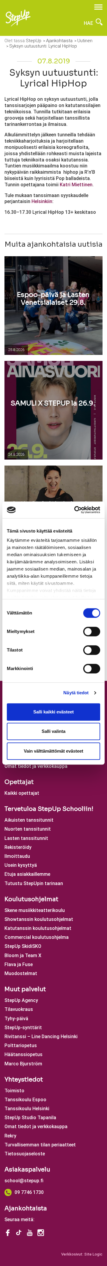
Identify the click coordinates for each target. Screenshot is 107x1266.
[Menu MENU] (98, 7)
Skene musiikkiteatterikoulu (34, 910)
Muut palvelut (25, 989)
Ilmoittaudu (17, 856)
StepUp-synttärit (23, 1027)
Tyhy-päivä (16, 1018)
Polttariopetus (20, 1045)
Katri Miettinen (76, 184)
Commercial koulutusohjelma (36, 937)
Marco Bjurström (23, 1064)
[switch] (91, 631)
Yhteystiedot (23, 1079)
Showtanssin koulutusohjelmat (38, 919)
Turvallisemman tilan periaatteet (40, 1145)
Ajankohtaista (25, 1208)
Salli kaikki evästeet (53, 711)
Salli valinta (53, 731)
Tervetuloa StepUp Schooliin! (48, 809)
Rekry (10, 1136)
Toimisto (14, 1090)
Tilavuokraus (18, 1009)
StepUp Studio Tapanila (30, 1117)
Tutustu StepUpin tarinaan (33, 883)
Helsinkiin (42, 201)
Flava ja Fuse (18, 964)
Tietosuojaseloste (24, 1154)
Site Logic (93, 1254)
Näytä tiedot (76, 692)
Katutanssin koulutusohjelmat (37, 928)
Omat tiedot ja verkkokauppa (35, 766)
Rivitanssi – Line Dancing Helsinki (41, 1036)
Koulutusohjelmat (31, 899)
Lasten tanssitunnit (26, 838)
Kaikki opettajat (21, 793)
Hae (89, 23)
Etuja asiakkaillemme (27, 874)
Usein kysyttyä (20, 865)
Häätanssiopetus (23, 1054)
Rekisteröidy (18, 847)
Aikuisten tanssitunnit (29, 820)
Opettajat (19, 782)
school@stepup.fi (23, 1180)
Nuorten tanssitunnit (27, 829)
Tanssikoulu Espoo (25, 1099)
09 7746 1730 (29, 1192)
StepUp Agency (21, 1000)
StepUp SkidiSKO (22, 946)
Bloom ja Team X (22, 955)
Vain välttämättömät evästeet (53, 751)
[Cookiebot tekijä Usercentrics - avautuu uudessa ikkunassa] (75, 510)
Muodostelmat (20, 973)
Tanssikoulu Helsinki (26, 1108)
